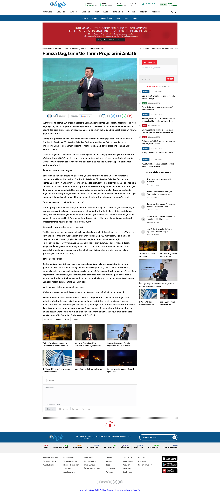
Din (110, 18)
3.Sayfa (85, 18)
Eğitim (117, 18)
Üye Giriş (141, 457)
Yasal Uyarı (137, 490)
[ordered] (73, 408)
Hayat (126, 18)
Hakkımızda (83, 490)
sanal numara (69, 472)
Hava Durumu (93, 447)
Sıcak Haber (128, 472)
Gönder (50, 409)
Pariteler (138, 447)
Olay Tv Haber (47, 48)
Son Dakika (47, 11)
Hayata (58, 319)
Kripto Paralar (170, 447)
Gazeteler (156, 11)
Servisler (61, 11)
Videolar (131, 11)
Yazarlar (143, 11)
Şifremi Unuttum (145, 465)
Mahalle (75, 319)
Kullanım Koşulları (126, 490)
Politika (135, 18)
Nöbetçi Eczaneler (71, 465)
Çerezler (110, 490)
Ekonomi (86, 11)
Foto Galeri (118, 11)
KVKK (116, 490)
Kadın (105, 11)
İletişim (91, 490)
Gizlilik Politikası (100, 490)
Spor (96, 11)
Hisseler (125, 447)
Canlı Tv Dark (68, 457)
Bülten (103, 18)
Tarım (84, 319)
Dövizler (109, 461)
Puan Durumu (110, 447)
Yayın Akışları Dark (71, 461)
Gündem (73, 11)
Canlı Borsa (88, 457)
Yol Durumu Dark (49, 461)
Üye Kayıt (142, 461)
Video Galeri (128, 461)
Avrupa (94, 18)
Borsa (45, 447)
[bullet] (77, 408)
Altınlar (109, 457)
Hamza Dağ (48, 319)
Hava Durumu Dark (50, 457)
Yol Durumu (153, 447)
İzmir (67, 319)
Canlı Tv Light (48, 465)
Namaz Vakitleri (60, 447)
